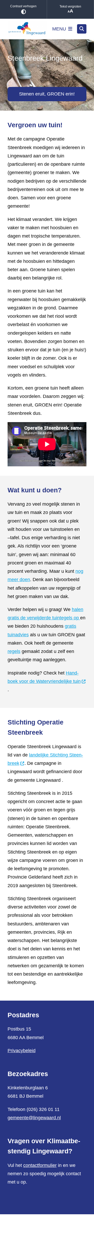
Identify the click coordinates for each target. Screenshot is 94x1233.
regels (14, 651)
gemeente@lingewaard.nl (34, 1117)
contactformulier (40, 1165)
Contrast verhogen (23, 6)
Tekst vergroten (70, 6)
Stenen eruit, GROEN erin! (47, 94)
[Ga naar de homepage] (27, 29)
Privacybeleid (22, 1050)
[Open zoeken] (81, 29)
